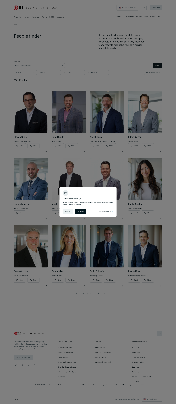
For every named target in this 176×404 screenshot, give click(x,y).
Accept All (81, 211)
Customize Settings (106, 211)
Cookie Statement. (76, 205)
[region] (88, 202)
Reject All (68, 211)
